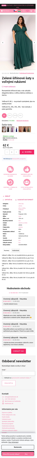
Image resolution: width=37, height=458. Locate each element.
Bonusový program (7, 423)
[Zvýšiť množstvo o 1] (16, 152)
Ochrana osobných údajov (9, 430)
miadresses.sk (9, 403)
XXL (9, 115)
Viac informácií (13, 442)
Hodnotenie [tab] (15, 250)
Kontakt (4, 432)
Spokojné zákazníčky (8, 421)
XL (4, 115)
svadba (23, 208)
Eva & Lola (11, 140)
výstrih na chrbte (22, 223)
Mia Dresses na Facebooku (12, 401)
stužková (20, 209)
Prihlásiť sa (8, 383)
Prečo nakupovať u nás (8, 415)
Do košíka (28, 152)
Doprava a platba (7, 412)
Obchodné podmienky (8, 428)
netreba (20, 227)
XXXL (15, 115)
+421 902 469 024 (10, 399)
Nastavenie (18, 447)
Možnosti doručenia (23, 120)
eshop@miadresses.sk (11, 397)
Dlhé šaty (21, 203)
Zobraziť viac (18, 351)
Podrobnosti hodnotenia (26, 73)
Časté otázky (6, 417)
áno (19, 220)
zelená (20, 206)
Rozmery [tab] (6, 250)
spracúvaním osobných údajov (21, 378)
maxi (19, 216)
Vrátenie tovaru (6, 419)
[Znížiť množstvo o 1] (7, 152)
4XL (20, 115)
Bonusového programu (19, 159)
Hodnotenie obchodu (18, 288)
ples (19, 208)
